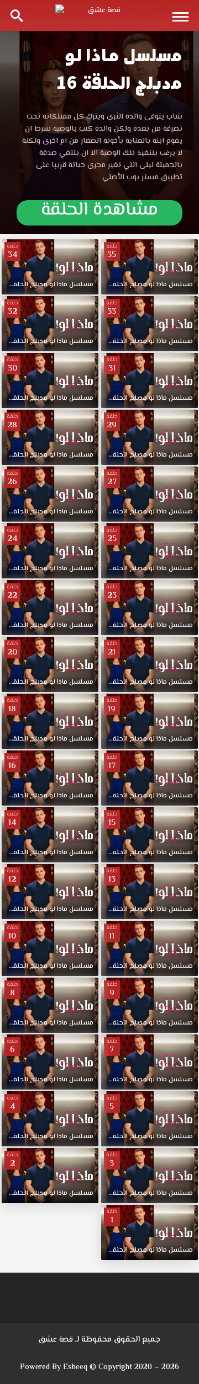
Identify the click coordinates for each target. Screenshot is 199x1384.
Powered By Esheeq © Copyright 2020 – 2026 (99, 1367)
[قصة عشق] (99, 15)
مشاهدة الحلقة (99, 212)
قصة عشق (56, 1340)
